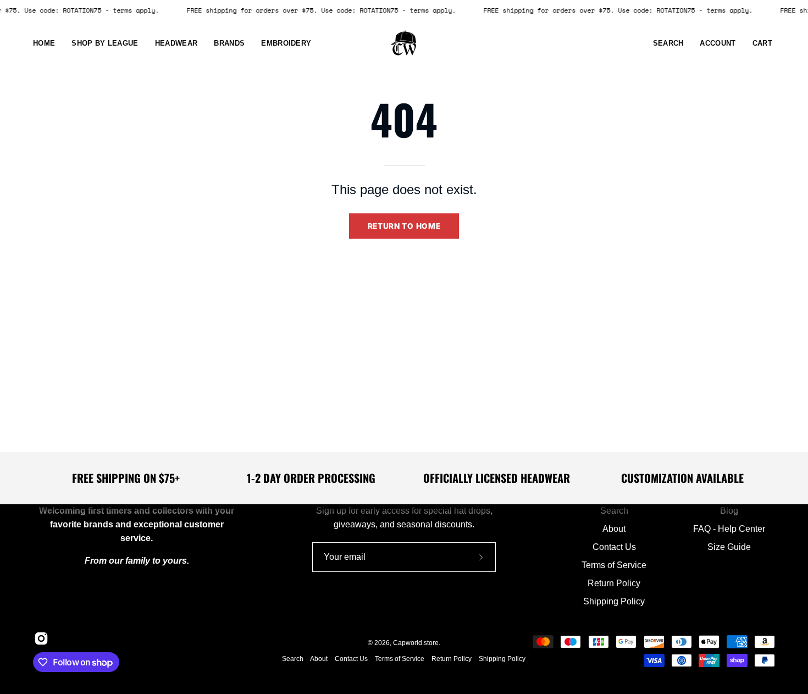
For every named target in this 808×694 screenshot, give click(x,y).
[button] (176, 43)
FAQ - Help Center (729, 528)
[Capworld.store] (404, 43)
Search (614, 510)
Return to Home (404, 226)
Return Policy (614, 583)
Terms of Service (614, 565)
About (614, 528)
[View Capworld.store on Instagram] (39, 638)
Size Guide (728, 547)
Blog (729, 510)
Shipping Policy (614, 601)
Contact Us (614, 547)
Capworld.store (416, 643)
